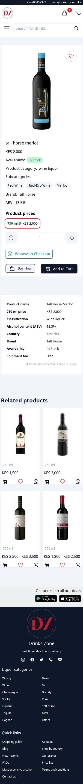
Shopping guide (12, 742)
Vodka (6, 699)
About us (47, 742)
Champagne (10, 692)
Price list (47, 763)
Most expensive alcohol (17, 769)
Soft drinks (49, 706)
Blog (5, 749)
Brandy (46, 692)
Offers (46, 720)
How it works (10, 756)
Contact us (9, 776)
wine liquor (48, 168)
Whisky (6, 678)
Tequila (7, 713)
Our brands (49, 756)
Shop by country (52, 749)
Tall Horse (26, 194)
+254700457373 (35, 2)
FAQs (5, 763)
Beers (46, 678)
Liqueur (7, 706)
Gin (44, 685)
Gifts (45, 713)
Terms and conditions (55, 769)
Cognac (7, 720)
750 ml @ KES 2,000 (22, 223)
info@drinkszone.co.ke (66, 2)
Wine (5, 685)
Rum (45, 699)
